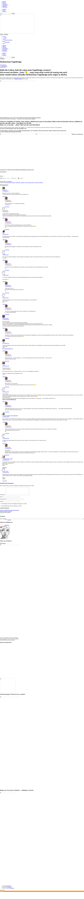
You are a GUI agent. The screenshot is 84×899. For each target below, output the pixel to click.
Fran (3, 296)
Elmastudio (12, 888)
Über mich (4, 3)
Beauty (3, 41)
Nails (26, 182)
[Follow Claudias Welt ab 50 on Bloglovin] (5, 538)
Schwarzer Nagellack (39, 182)
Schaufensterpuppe (8, 39)
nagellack (22, 182)
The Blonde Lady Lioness (7, 458)
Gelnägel (13, 182)
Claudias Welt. (8, 885)
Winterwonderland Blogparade (9, 510)
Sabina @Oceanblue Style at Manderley (10, 415)
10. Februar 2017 (5, 319)
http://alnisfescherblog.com (7, 348)
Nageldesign (17, 182)
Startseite (4, 1)
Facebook (4, 9)
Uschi (3, 364)
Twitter (3, 10)
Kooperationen (5, 4)
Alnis (3, 342)
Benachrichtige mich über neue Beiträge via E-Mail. (11, 505)
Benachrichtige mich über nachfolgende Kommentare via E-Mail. (14, 503)
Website (1, 501)
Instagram (4, 11)
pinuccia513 (4, 190)
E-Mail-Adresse (3, 499)
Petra (3, 437)
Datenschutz (4, 7)
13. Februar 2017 (8, 201)
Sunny (3, 253)
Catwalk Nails (8, 182)
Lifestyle (4, 36)
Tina (3, 233)
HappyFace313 (5, 318)
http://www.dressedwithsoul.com (9, 399)
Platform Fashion (18, 78)
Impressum (4, 5)
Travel (3, 43)
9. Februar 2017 (3, 64)
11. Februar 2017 (5, 391)
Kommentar (2, 494)
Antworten (4, 196)
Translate (9, 519)
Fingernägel (7, 42)
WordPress (9, 886)
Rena (3, 390)
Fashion (4, 38)
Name (1, 496)
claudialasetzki (4, 65)
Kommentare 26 (3, 67)
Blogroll (4, 2)
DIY (6, 37)
